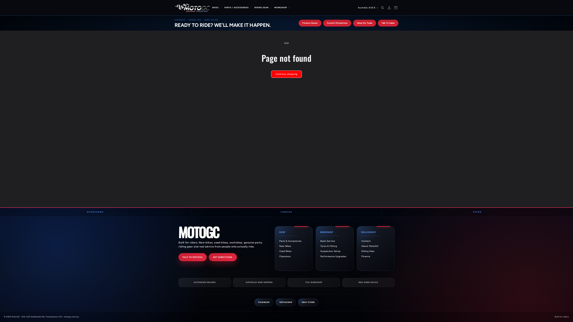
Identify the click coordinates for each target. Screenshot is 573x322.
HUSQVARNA (95, 212)
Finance (365, 256)
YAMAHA (286, 212)
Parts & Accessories (290, 241)
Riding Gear (368, 251)
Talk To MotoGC (192, 257)
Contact (366, 241)
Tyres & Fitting (328, 246)
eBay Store (308, 302)
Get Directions (222, 257)
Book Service (327, 241)
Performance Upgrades (333, 256)
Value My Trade (364, 23)
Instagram (285, 302)
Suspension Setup (330, 251)
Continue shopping (286, 74)
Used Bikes (285, 251)
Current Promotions (337, 23)
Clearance (285, 256)
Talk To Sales (388, 23)
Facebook (264, 302)
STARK (477, 212)
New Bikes (285, 246)
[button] (217, 8)
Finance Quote (310, 23)
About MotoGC (369, 246)
